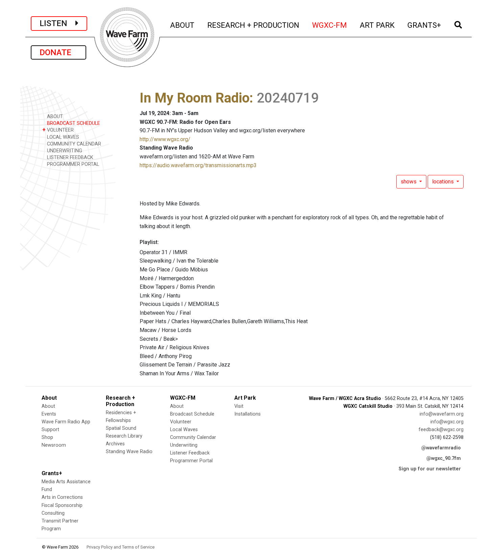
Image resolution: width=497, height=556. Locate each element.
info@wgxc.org (447, 422)
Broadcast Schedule (192, 414)
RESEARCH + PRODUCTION (253, 24)
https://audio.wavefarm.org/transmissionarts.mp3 (198, 165)
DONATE (58, 52)
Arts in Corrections (62, 497)
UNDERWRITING (64, 151)
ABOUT (182, 24)
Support (50, 429)
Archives (115, 444)
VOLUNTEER (58, 130)
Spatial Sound (121, 428)
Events (49, 414)
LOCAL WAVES (62, 137)
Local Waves (184, 429)
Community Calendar (193, 437)
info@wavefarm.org (442, 414)
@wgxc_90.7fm (443, 458)
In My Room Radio (195, 98)
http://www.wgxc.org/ (165, 139)
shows (409, 181)
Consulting (53, 513)
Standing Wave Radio (129, 451)
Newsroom (54, 445)
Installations (247, 414)
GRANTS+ (424, 24)
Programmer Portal (191, 461)
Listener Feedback (190, 453)
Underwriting (183, 445)
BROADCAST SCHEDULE (73, 123)
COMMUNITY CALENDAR (73, 144)
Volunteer (180, 422)
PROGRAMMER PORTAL (72, 164)
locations (443, 181)
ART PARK (377, 24)
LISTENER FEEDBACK (69, 157)
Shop (47, 437)
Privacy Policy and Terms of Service (121, 547)
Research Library (124, 436)
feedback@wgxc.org (441, 429)
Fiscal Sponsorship (62, 505)
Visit (238, 406)
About (48, 406)
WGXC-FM (330, 24)
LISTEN (57, 23)
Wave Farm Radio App (66, 422)
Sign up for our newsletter (430, 469)
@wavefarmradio (441, 448)
